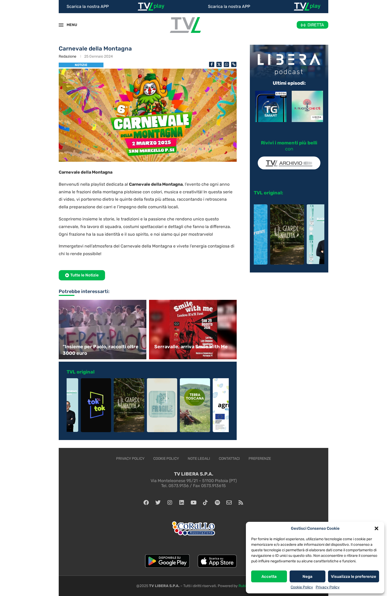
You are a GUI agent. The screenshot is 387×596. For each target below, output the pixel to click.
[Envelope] (229, 502)
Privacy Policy (328, 587)
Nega (307, 576)
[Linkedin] (181, 502)
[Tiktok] (205, 502)
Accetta (269, 576)
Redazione (67, 56)
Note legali (199, 458)
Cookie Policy (302, 587)
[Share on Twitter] (219, 64)
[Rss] (241, 502)
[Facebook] (146, 502)
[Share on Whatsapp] (226, 64)
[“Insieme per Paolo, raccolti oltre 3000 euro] (101, 329)
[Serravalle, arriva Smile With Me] (193, 329)
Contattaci (229, 458)
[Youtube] (193, 502)
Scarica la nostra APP (88, 6)
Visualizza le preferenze (353, 576)
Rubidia (245, 586)
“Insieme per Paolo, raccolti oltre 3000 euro (100, 350)
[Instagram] (170, 502)
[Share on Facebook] (211, 64)
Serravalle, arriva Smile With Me (191, 347)
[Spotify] (217, 502)
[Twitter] (158, 502)
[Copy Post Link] (233, 64)
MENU (69, 25)
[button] (376, 528)
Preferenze (260, 458)
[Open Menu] (61, 25)
